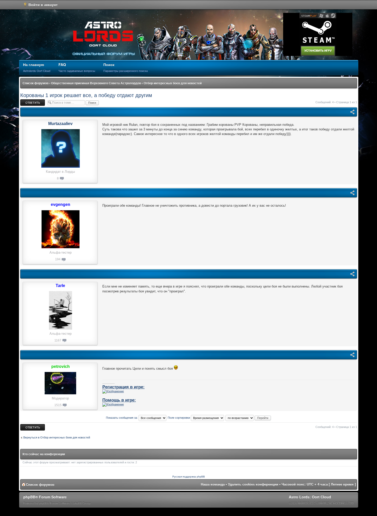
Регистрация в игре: (123, 387)
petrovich (60, 366)
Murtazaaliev (60, 123)
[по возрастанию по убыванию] (248, 417)
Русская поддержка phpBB (188, 476)
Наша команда (213, 484)
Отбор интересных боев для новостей (173, 83)
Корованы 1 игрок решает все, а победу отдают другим (86, 95)
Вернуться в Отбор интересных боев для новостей (56, 437)
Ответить (26, 100)
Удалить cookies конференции (253, 484)
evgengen (60, 204)
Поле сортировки (179, 417)
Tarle (60, 285)
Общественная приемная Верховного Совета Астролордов (96, 83)
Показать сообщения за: (122, 417)
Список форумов (35, 83)
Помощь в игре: (119, 400)
